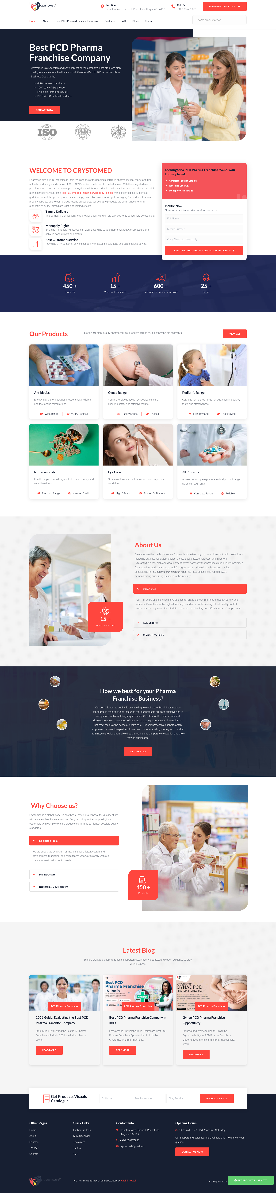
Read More (49, 1050)
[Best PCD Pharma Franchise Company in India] (138, 993)
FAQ (123, 20)
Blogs (135, 20)
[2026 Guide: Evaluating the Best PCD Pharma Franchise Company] (64, 993)
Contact (149, 20)
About (46, 20)
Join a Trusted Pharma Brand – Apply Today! (202, 250)
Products (109, 20)
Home (32, 20)
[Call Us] (173, 6)
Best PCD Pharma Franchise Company (77, 20)
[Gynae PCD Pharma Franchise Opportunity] (211, 993)
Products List (215, 1098)
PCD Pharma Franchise (64, 1006)
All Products (190, 472)
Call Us (181, 4)
